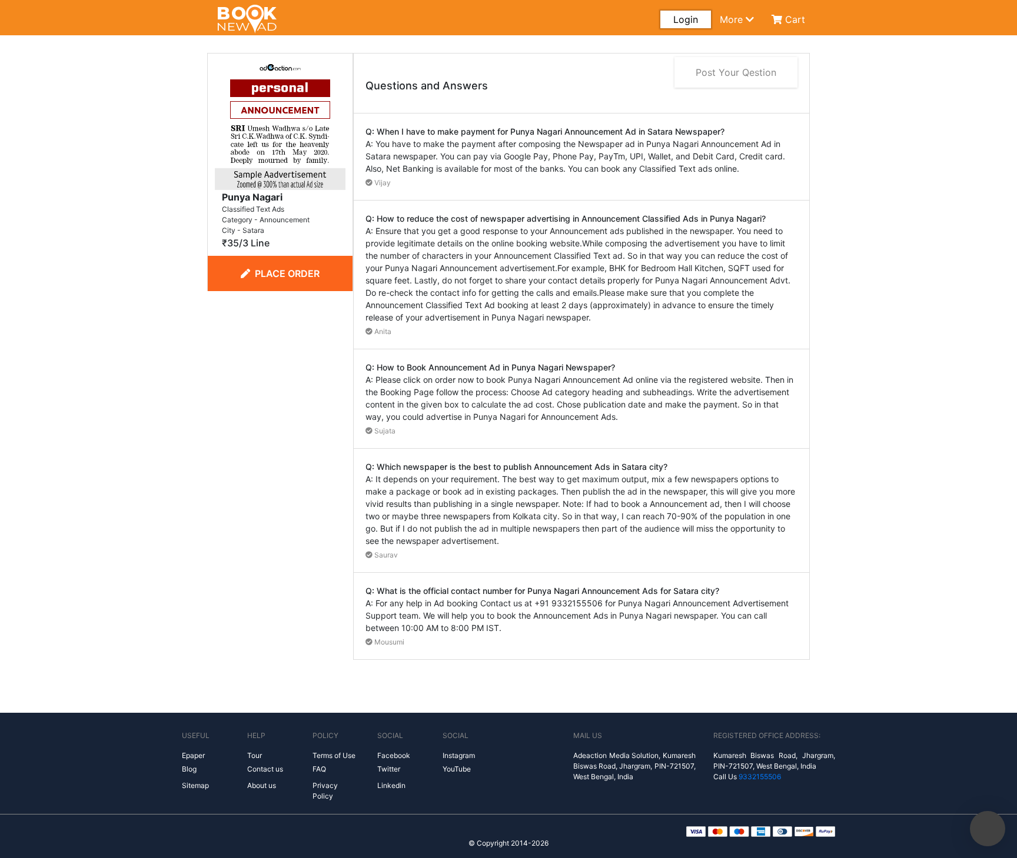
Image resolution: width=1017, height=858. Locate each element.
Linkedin (391, 785)
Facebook (393, 755)
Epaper (193, 755)
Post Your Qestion (736, 72)
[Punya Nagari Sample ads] (280, 123)
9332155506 (760, 776)
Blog (189, 768)
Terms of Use (334, 755)
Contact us (265, 768)
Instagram (459, 755)
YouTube (457, 768)
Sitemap (195, 785)
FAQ (319, 768)
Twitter (388, 768)
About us (261, 785)
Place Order (287, 273)
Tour (254, 755)
